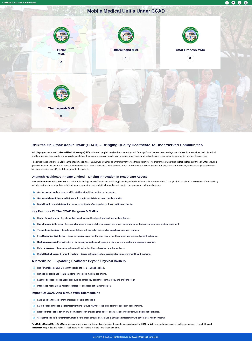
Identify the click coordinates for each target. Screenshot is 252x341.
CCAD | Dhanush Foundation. (145, 337)
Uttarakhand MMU (126, 50)
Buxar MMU (61, 52)
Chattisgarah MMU (61, 108)
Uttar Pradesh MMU (190, 50)
